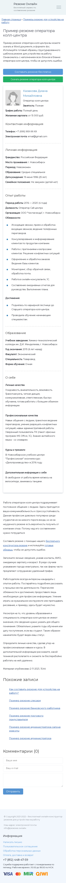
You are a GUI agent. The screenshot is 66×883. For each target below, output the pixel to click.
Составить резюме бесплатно (33, 71)
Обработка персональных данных (22, 850)
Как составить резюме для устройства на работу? (34, 691)
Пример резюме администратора (30, 738)
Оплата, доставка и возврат (18, 855)
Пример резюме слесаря (25, 700)
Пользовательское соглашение (20, 846)
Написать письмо (12, 842)
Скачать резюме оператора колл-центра (33, 79)
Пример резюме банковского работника (34, 708)
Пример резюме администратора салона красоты (34, 729)
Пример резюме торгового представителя (26, 717)
